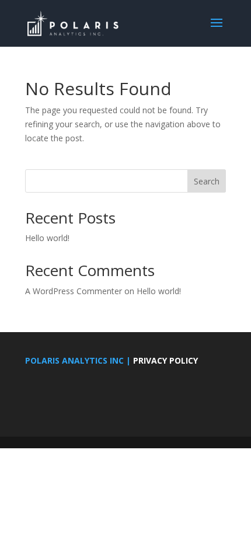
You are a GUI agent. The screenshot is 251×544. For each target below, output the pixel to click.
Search (206, 181)
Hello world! (47, 237)
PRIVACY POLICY (165, 360)
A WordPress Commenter (73, 291)
